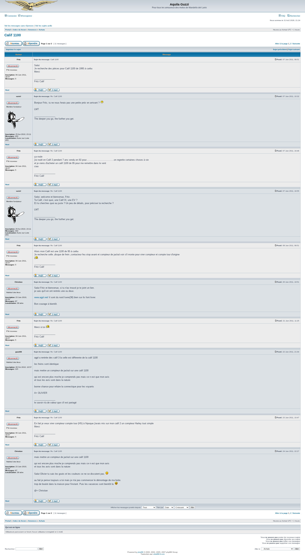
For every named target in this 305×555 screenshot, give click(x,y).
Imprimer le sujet (13, 49)
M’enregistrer (26, 16)
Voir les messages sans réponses (19, 26)
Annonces (32, 30)
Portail (8, 30)
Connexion (12, 16)
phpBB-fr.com (159, 554)
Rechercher (294, 16)
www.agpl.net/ (41, 297)
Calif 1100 (12, 35)
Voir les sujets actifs (43, 26)
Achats (42, 30)
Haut (7, 90)
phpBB (140, 552)
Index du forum (19, 30)
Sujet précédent (280, 49)
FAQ (283, 16)
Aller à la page (281, 44)
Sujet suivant (294, 49)
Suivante (296, 44)
